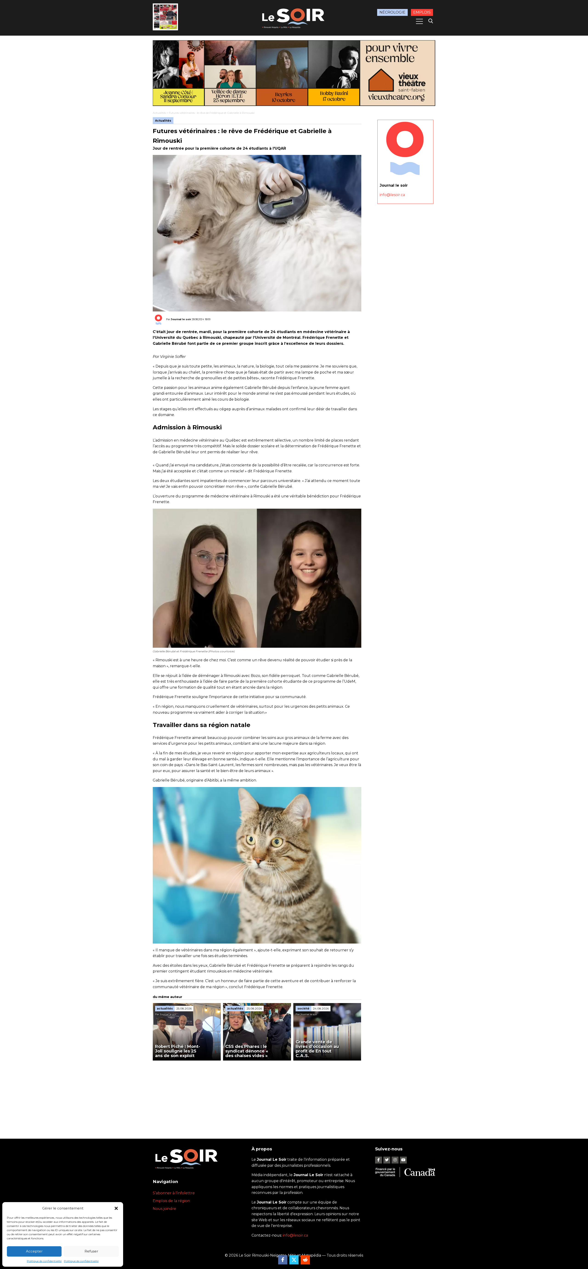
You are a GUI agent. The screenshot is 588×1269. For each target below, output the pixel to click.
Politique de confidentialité (44, 1261)
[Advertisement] (257, 1095)
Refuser (91, 1251)
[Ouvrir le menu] (419, 21)
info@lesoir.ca (392, 195)
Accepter (34, 1251)
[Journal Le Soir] (294, 17)
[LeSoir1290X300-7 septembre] (294, 73)
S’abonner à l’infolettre (174, 1193)
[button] (116, 1208)
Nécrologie (392, 12)
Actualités (159, 112)
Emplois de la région (171, 1201)
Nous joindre (164, 1208)
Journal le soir (181, 319)
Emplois (422, 12)
